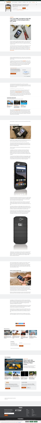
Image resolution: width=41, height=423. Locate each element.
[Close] (40, 421)
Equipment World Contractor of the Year (11, 384)
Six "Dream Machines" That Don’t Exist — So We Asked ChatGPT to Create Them (24, 378)
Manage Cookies (27, 421)
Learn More (7, 388)
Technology (12, 17)
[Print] (16, 323)
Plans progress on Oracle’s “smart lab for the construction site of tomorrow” (33, 337)
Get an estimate (13, 73)
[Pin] (24, 323)
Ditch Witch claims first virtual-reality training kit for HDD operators (25, 338)
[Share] (19, 323)
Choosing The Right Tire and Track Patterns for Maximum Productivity (17, 107)
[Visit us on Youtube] (20, 410)
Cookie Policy (19, 422)
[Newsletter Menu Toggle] (36, 2)
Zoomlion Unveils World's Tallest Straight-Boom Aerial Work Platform (8, 378)
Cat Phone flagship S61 (18, 91)
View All (28, 387)
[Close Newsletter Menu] (36, 4)
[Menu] (4, 2)
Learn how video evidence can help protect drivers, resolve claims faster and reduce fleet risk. (28, 385)
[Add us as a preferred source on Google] (17, 323)
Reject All (31, 421)
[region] (20, 421)
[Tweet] (22, 323)
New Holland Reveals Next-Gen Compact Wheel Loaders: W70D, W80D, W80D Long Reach (16, 378)
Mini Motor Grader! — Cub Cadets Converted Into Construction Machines (32, 378)
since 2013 (24, 60)
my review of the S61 (17, 109)
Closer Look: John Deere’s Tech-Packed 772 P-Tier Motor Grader (29, 362)
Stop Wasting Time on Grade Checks (9, 106)
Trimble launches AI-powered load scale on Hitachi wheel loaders (16, 337)
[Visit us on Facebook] (15, 410)
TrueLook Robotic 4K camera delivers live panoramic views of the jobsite (8, 337)
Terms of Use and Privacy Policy (21, 9)
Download (23, 387)
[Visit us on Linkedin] (19, 410)
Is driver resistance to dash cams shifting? (23, 106)
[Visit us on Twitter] (17, 410)
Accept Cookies (35, 421)
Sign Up (6, 415)
